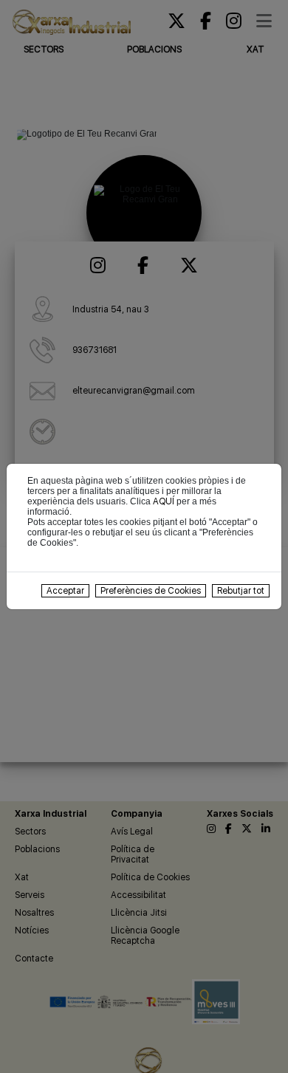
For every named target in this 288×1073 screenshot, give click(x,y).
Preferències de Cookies (150, 591)
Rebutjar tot (240, 591)
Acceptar (65, 591)
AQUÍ (163, 501)
